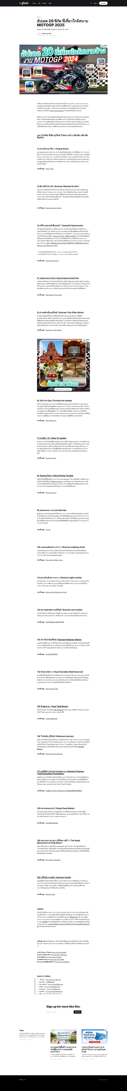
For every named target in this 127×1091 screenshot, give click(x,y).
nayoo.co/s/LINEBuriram (55, 984)
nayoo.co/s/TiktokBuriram (52, 987)
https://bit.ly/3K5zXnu (60, 955)
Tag (39, 3)
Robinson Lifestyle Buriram (54, 754)
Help (50, 3)
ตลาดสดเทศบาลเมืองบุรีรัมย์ (55, 622)
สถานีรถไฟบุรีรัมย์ (51, 654)
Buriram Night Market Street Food (56, 592)
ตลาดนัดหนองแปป (52, 823)
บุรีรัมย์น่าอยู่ (73, 917)
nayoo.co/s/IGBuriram (53, 989)
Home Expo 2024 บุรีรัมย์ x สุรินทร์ (64, 236)
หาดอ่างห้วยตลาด (51, 719)
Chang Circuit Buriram (57, 111)
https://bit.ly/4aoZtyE (54, 957)
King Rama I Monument (53, 860)
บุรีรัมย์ (39, 17)
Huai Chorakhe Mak (52, 689)
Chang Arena (50, 169)
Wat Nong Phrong (51, 493)
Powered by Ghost (103, 1079)
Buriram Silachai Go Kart (53, 208)
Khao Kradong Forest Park (54, 295)
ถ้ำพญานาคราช (57, 481)
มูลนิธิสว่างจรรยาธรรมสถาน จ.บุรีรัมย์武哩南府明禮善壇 (64, 791)
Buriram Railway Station (70, 639)
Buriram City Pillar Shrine (54, 330)
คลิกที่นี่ (45, 922)
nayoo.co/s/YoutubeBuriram (54, 991)
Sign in (96, 3)
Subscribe (103, 3)
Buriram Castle (50, 894)
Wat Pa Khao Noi (51, 420)
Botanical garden (51, 458)
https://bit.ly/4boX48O (59, 952)
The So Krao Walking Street (54, 560)
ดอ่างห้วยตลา (58, 710)
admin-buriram (46, 33)
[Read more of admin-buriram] (39, 34)
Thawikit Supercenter (52, 261)
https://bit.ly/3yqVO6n (57, 959)
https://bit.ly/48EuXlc (62, 962)
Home (34, 3)
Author (44, 3)
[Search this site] (91, 3)
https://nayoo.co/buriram (53, 979)
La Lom (48, 530)
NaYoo (20, 1079)
